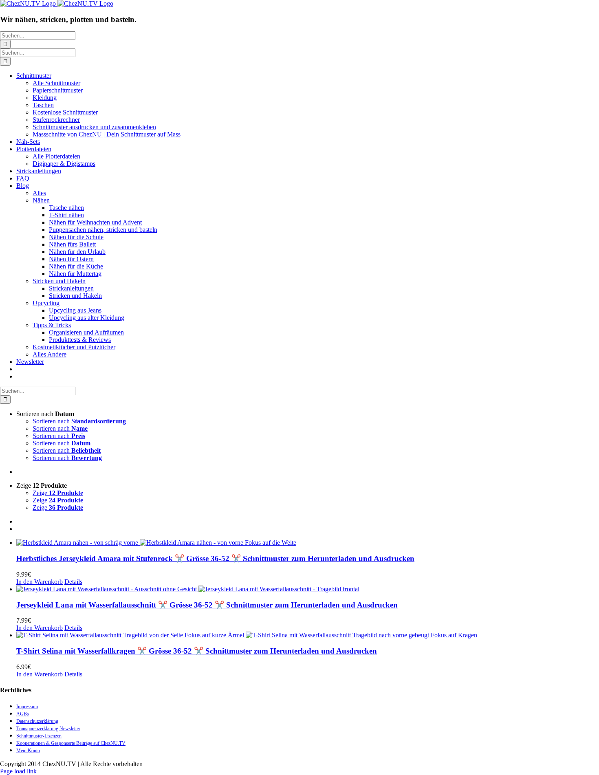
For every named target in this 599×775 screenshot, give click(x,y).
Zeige (58, 492)
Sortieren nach (79, 421)
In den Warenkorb (39, 581)
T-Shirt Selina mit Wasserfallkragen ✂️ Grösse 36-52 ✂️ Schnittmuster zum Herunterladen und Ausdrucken (196, 651)
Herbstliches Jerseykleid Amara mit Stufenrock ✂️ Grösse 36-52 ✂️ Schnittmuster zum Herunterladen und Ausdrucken (215, 558)
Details (73, 581)
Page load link (18, 771)
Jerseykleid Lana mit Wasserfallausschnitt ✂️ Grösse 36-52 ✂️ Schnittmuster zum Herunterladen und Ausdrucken (207, 605)
